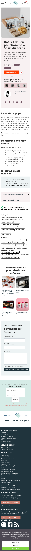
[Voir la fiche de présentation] (8, 282)
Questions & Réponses (11, 200)
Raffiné (21, 232)
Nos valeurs (4, 434)
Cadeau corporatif (7, 222)
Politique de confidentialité (8, 438)
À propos (4, 432)
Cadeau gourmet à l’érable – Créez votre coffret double (8, 291)
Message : (7, 351)
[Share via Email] (17, 102)
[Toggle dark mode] (10, 3)
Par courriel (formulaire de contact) (11, 495)
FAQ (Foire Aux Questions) (8, 487)
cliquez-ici (13, 497)
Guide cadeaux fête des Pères (10, 252)
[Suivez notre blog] (16, 524)
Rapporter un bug (6, 482)
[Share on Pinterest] (13, 102)
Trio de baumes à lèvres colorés (21, 313)
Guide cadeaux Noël (7, 254)
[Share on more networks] (21, 102)
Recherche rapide (6, 467)
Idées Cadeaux (5, 455)
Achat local (4, 460)
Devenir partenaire (10, 502)
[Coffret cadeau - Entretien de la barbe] (6, 85)
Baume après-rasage (22, 290)
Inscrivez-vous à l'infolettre (8, 485)
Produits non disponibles (8, 469)
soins (25, 244)
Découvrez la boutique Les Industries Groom (13, 195)
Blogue (3, 478)
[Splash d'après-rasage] (18, 85)
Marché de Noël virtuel (7, 458)
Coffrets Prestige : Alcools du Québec (8, 313)
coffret (4, 240)
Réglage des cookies (7, 440)
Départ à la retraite (8, 229)
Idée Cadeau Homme (7, 232)
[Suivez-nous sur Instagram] (3, 524)
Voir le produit (10, 72)
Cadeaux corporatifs (6, 484)
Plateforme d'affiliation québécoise (10, 480)
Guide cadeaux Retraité (22, 254)
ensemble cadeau (7, 242)
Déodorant (22, 240)
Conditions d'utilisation (7, 436)
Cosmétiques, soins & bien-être (11, 227)
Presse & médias (6, 441)
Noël (15, 232)
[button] (28, 3)
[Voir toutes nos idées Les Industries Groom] (7, 93)
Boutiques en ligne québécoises (10, 475)
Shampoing (19, 244)
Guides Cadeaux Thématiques (9, 473)
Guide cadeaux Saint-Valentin (10, 257)
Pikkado (3, 476)
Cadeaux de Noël (6, 457)
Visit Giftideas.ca (5, 447)
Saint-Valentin (6, 234)
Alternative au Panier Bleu (8, 506)
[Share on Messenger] (9, 102)
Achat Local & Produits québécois (12, 217)
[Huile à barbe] (12, 85)
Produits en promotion (7, 471)
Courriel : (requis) (9, 344)
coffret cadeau (13, 240)
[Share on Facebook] (5, 102)
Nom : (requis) (8, 337)
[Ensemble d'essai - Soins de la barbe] (24, 85)
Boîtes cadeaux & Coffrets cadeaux (12, 219)
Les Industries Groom (8, 244)
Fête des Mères (5, 464)
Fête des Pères (20, 229)
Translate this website (7, 449)
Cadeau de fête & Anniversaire (10, 224)
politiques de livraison (20, 185)
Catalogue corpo (10, 517)
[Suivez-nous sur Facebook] (10, 524)
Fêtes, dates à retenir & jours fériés (10, 489)
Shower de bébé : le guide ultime (10, 466)
